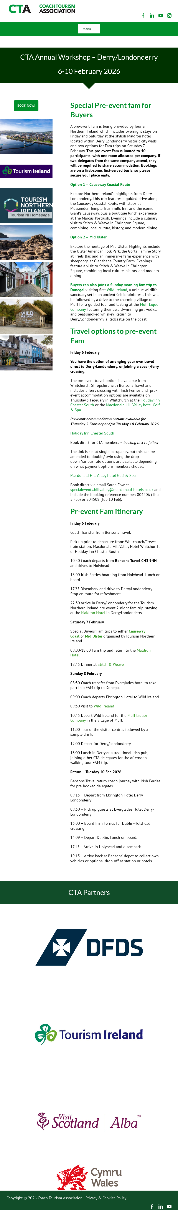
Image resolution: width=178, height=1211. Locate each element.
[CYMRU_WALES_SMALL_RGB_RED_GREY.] (89, 1166)
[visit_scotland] (89, 1079)
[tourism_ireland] (89, 992)
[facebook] (143, 15)
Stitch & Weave (111, 664)
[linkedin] (152, 15)
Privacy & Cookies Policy (106, 1197)
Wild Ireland (117, 289)
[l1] (41, 6)
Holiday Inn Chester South (92, 433)
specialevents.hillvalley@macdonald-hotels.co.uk (111, 489)
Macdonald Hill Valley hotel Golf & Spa (115, 407)
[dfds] (89, 905)
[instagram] (169, 15)
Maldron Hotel (93, 612)
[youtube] (160, 15)
